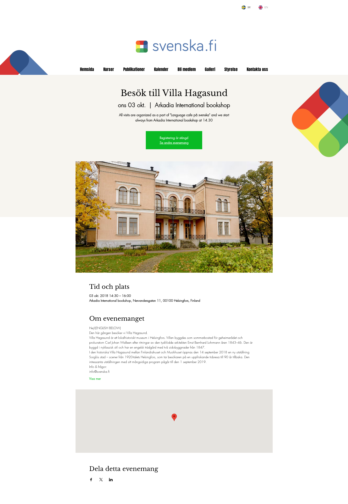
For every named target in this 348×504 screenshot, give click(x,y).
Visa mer (95, 378)
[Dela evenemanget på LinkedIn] (111, 479)
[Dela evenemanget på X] (101, 479)
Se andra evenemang (174, 142)
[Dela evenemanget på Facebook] (91, 479)
